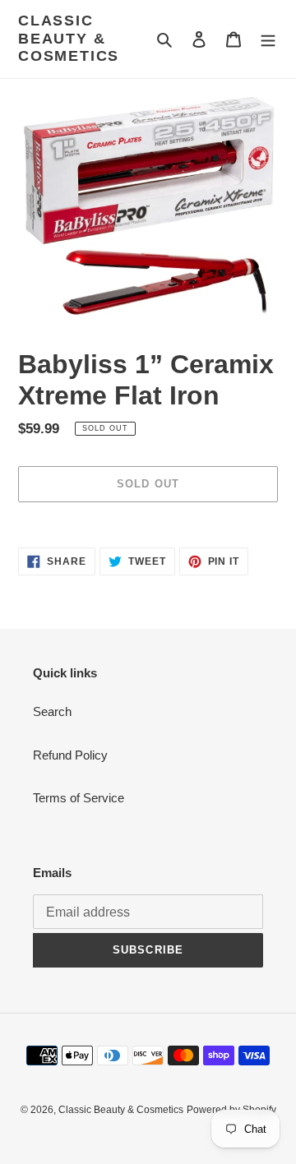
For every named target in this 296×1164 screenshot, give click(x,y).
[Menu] (268, 39)
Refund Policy (70, 755)
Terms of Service (78, 798)
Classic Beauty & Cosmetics (68, 38)
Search (52, 711)
